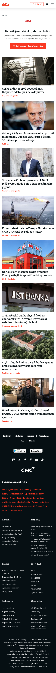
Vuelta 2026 (16, 510)
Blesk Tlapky (25, 490)
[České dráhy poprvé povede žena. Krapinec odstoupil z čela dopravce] (28, 71)
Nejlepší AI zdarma (9, 615)
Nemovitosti (15, 498)
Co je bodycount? (9, 545)
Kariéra (32, 441)
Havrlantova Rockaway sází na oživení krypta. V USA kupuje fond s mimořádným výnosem (28, 414)
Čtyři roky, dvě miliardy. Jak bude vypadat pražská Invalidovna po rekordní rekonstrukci (27, 366)
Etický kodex (14, 666)
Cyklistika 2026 (36, 592)
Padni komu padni (9, 584)
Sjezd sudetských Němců (11, 577)
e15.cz (4, 16)
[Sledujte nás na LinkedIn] (14, 460)
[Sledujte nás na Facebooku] (25, 460)
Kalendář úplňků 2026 (10, 541)
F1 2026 (34, 585)
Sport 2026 (36, 564)
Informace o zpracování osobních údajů (23, 657)
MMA (33, 571)
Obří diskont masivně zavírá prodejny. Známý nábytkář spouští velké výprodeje (27, 273)
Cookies (44, 657)
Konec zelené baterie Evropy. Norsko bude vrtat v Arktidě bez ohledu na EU (28, 230)
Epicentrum (6, 526)
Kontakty (7, 436)
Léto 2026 (35, 520)
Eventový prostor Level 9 (22, 506)
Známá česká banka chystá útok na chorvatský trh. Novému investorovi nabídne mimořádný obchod (24, 319)
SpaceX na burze (8, 608)
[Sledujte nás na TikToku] (42, 460)
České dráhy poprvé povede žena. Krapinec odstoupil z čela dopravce (23, 90)
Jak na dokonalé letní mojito (42, 551)
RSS (22, 441)
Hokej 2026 (35, 578)
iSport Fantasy (16, 494)
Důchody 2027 (36, 619)
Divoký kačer (7, 591)
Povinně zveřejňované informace (34, 666)
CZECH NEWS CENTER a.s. (37, 639)
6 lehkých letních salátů (40, 555)
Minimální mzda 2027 (39, 622)
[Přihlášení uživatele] (47, 4)
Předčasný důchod (38, 608)
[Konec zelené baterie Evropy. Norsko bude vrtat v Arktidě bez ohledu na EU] (28, 210)
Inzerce (30, 436)
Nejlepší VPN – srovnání (11, 622)
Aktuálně (6, 520)
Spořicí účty (35, 612)
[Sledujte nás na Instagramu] (31, 460)
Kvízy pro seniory (8, 537)
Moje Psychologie (10, 490)
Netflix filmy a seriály (10, 626)
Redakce (19, 436)
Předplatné (44, 436)
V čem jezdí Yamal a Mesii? (12, 534)
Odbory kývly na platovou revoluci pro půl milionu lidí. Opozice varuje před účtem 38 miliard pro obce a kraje (28, 137)
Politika (5, 564)
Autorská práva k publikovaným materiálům (27, 651)
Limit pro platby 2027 (39, 615)
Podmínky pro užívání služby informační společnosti (27, 654)
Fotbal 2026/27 (37, 574)
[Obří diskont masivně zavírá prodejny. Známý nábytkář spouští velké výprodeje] (28, 254)
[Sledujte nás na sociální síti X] (19, 460)
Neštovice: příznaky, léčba (12, 530)
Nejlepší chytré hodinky (11, 619)
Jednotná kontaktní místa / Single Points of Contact (27, 663)
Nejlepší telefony (8, 612)
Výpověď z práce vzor (10, 588)
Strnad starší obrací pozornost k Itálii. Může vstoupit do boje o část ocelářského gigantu (27, 184)
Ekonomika (36, 601)
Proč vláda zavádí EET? (10, 580)
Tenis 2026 (35, 581)
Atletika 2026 (36, 589)
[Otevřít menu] (52, 4)
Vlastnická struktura (36, 660)
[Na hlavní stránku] (5, 4)
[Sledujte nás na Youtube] (37, 460)
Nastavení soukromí (18, 660)
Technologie (7, 601)
